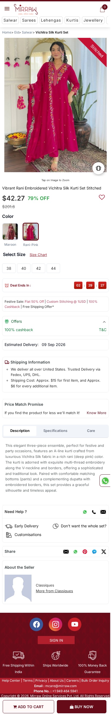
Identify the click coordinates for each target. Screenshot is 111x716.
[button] (49, 170)
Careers (72, 680)
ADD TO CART (30, 706)
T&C (102, 329)
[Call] (94, 512)
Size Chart (38, 254)
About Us (56, 680)
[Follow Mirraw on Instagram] (55, 624)
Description (20, 430)
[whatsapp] (75, 551)
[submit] (102, 196)
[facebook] (94, 551)
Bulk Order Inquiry (95, 680)
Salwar (10, 20)
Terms (27, 680)
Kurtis (72, 20)
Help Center (11, 680)
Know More (96, 413)
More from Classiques (54, 591)
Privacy (41, 680)
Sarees (29, 20)
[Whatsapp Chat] (104, 480)
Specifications (55, 430)
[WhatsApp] (85, 512)
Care (91, 430)
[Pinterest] (85, 551)
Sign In (56, 640)
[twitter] (103, 551)
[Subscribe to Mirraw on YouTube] (74, 624)
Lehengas (51, 20)
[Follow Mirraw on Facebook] (36, 624)
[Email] (103, 512)
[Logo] (26, 9)
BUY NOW (83, 706)
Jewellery (93, 20)
